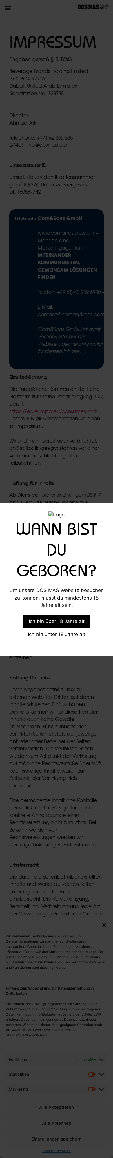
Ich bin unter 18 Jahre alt (56, 634)
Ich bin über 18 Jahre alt (57, 621)
